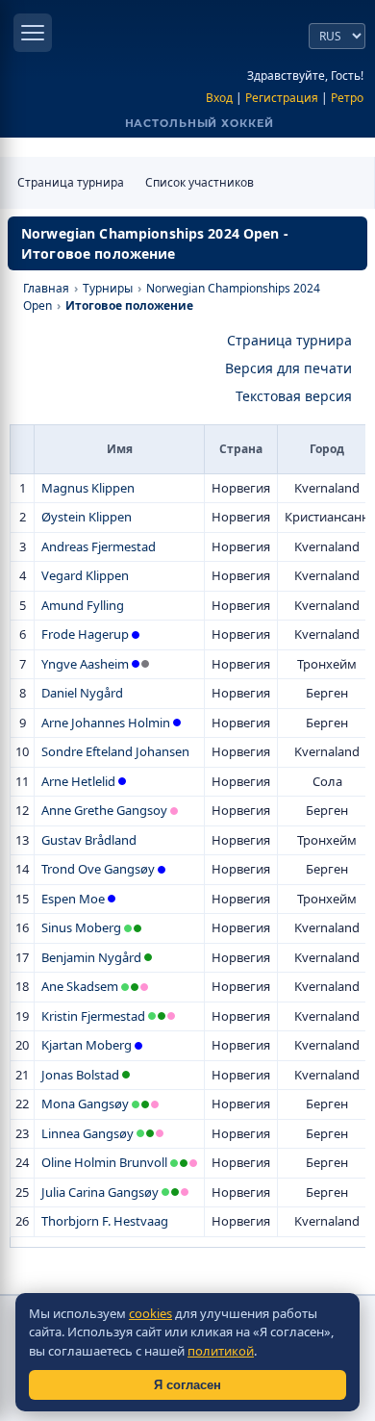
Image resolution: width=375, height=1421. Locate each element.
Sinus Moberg (81, 927)
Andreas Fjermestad (98, 546)
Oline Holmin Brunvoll (104, 1162)
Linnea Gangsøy (87, 1133)
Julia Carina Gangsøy (100, 1192)
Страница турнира (70, 182)
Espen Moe (73, 898)
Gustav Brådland (89, 840)
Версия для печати (288, 368)
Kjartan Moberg (86, 1044)
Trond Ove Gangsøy (98, 868)
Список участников (199, 182)
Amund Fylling (82, 605)
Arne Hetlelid (78, 781)
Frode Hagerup (85, 634)
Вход (219, 97)
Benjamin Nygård (91, 957)
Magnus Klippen (88, 487)
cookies (150, 1313)
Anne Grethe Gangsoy (104, 810)
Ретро (347, 97)
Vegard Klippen (85, 575)
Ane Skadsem (79, 986)
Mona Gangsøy (85, 1103)
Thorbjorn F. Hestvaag (104, 1221)
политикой (221, 1350)
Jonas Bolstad (80, 1074)
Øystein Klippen (86, 516)
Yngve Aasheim (85, 663)
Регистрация (281, 97)
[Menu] (32, 32)
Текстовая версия (294, 396)
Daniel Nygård (82, 692)
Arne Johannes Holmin (105, 722)
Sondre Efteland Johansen (115, 751)
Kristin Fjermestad (93, 1016)
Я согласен (187, 1385)
